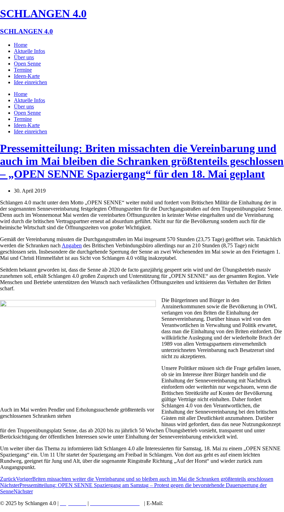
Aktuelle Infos (29, 51)
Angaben (72, 245)
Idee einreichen (30, 82)
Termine (23, 70)
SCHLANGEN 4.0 (43, 13)
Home (20, 45)
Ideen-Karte (27, 76)
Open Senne (27, 64)
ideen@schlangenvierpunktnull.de (205, 503)
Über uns (24, 57)
